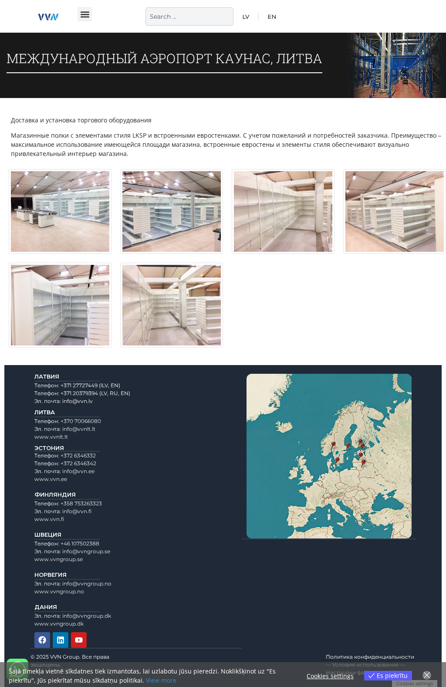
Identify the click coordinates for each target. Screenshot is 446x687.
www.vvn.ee (50, 479)
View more (161, 680)
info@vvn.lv (77, 401)
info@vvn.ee (78, 471)
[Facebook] (42, 640)
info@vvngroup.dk (86, 616)
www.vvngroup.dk (59, 623)
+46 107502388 (80, 543)
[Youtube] (79, 640)
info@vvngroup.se (86, 551)
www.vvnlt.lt (51, 436)
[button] (85, 14)
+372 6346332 (78, 455)
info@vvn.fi (76, 511)
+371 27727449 (79, 385)
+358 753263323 (81, 503)
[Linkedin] (60, 640)
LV (245, 16)
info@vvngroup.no (87, 583)
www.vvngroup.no (59, 591)
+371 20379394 (79, 393)
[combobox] (189, 16)
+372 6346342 (78, 463)
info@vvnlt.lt (78, 429)
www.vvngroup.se (58, 559)
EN (271, 16)
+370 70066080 (81, 421)
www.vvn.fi (49, 519)
